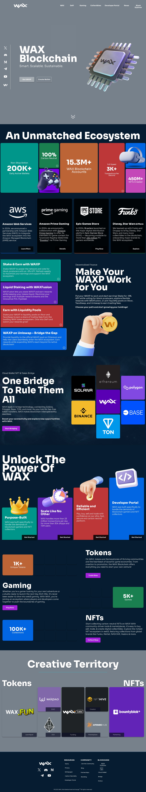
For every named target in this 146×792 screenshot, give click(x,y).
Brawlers (44, 240)
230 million (92, 238)
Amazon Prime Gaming (52, 231)
